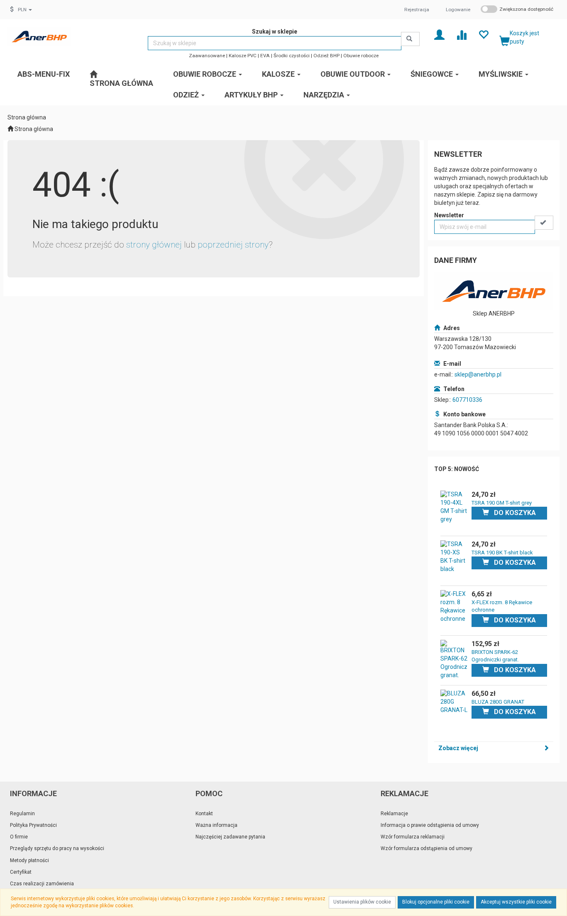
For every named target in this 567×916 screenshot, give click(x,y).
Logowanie (458, 9)
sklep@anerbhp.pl (478, 374)
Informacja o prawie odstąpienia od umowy (430, 825)
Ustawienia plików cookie (362, 902)
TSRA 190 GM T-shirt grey (502, 503)
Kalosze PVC (243, 55)
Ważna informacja (216, 825)
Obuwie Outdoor (353, 74)
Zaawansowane (207, 55)
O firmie (19, 837)
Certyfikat (21, 872)
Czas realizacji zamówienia (42, 884)
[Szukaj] (410, 39)
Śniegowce (433, 74)
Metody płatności (29, 860)
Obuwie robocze (361, 55)
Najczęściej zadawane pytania (230, 837)
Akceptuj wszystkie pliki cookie (516, 902)
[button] (25, 9)
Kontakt (204, 813)
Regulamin (22, 813)
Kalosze (279, 74)
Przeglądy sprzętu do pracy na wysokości (57, 848)
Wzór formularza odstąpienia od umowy (426, 848)
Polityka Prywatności (33, 825)
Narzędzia (324, 94)
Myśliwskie (501, 74)
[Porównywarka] (461, 34)
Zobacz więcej (458, 748)
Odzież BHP (326, 55)
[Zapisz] (544, 223)
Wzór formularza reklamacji (413, 837)
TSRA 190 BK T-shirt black (502, 552)
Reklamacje (394, 813)
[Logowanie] (439, 34)
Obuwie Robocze (205, 74)
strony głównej (154, 245)
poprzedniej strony (233, 245)
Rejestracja (416, 9)
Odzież (186, 94)
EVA (265, 55)
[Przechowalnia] (483, 34)
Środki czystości (292, 55)
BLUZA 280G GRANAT (498, 702)
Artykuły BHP (252, 94)
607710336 (467, 399)
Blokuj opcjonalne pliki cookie (435, 902)
